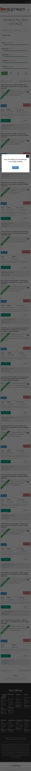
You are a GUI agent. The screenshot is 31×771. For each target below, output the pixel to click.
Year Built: (8, 60)
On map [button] (11, 73)
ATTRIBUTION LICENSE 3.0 (24, 769)
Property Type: (6, 35)
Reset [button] (18, 73)
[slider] (3, 45)
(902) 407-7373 (5, 126)
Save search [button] (4, 73)
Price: (7, 42)
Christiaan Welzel (11, 769)
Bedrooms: (7, 48)
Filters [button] (26, 73)
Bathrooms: (7, 54)
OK (15, 167)
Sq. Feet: (7, 66)
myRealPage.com (15, 766)
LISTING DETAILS (6, 120)
